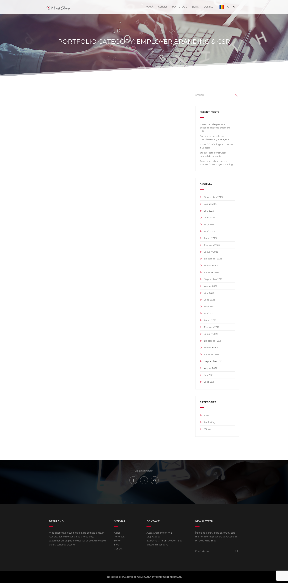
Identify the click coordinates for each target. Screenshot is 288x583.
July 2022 (209, 293)
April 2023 (209, 231)
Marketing (209, 422)
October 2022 (211, 272)
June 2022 (209, 299)
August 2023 (210, 204)
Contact (209, 6)
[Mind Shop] (58, 7)
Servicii (162, 6)
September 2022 (213, 279)
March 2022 (210, 320)
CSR (206, 415)
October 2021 (211, 354)
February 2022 (212, 327)
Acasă (149, 6)
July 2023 (209, 210)
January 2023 (211, 251)
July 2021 (208, 375)
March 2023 (210, 238)
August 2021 (210, 368)
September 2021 (213, 361)
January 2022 (211, 334)
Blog (195, 6)
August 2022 (210, 286)
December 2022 (213, 258)
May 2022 (209, 306)
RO (227, 6)
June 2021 (209, 381)
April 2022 (209, 313)
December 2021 (212, 340)
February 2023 (212, 245)
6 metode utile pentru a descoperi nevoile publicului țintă (215, 127)
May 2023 (209, 224)
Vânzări (208, 429)
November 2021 (212, 347)
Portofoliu (179, 6)
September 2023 (213, 197)
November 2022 (213, 265)
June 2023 (209, 217)
